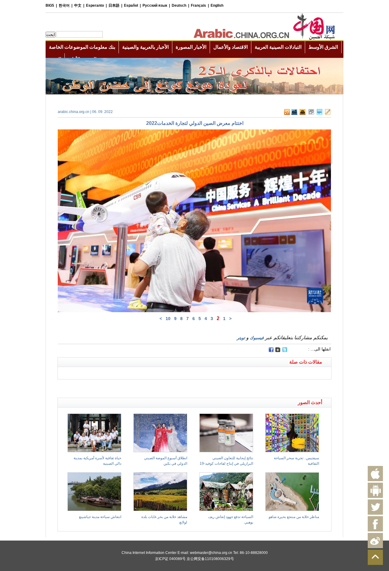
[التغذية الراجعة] (294, 113)
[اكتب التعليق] (319, 113)
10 (168, 318)
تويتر (241, 337)
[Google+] (277, 351)
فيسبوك (257, 337)
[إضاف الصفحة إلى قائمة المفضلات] (311, 113)
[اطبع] (302, 113)
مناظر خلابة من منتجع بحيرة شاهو (294, 517)
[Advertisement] (126, 387)
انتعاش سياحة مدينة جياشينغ (100, 517)
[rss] (287, 113)
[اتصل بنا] (327, 113)
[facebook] (271, 349)
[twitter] (284, 351)
